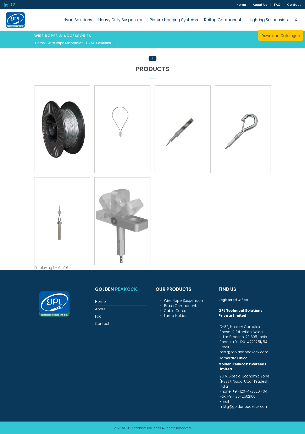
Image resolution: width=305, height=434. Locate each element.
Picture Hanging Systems (174, 20)
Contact (294, 4)
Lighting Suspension (269, 20)
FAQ (277, 4)
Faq (98, 316)
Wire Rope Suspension (65, 43)
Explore (62, 139)
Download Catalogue (280, 35)
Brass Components (181, 305)
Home (241, 4)
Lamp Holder (175, 315)
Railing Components (224, 20)
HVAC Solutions (98, 43)
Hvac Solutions (77, 20)
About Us (260, 4)
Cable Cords (175, 310)
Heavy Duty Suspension (121, 20)
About (100, 309)
